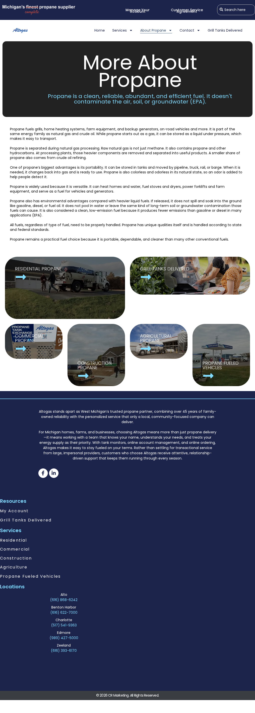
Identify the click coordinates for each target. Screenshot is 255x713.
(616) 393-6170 (64, 650)
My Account (14, 511)
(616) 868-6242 (63, 599)
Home (99, 30)
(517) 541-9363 (64, 625)
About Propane (153, 30)
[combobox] (236, 9)
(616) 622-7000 (63, 612)
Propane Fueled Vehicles (30, 576)
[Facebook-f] (43, 473)
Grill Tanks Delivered (225, 30)
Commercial (15, 549)
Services (119, 30)
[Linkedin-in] (54, 473)
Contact (187, 30)
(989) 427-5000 (64, 637)
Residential (13, 540)
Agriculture (13, 567)
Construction (16, 558)
